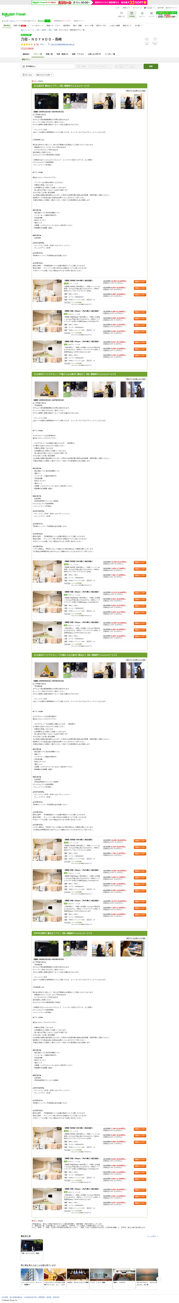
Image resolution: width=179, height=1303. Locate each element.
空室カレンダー (140, 281)
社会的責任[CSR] (30, 1297)
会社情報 (5, 1297)
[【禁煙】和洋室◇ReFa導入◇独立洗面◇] (47, 287)
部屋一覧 (49, 54)
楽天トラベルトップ (27, 30)
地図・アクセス (78, 54)
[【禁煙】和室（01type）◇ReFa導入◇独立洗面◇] (47, 348)
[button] (60, 287)
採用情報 (41, 1297)
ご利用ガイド (126, 8)
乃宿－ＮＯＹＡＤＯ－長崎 (41, 39)
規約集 (49, 1297)
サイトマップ (137, 8)
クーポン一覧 (110, 54)
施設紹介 (26, 54)
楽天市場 (160, 8)
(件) (42, 44)
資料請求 (56, 1297)
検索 (151, 66)
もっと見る (151, 1236)
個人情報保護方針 (16, 1297)
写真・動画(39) (62, 54)
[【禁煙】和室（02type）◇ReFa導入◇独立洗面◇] (47, 318)
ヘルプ (117, 8)
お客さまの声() (94, 54)
